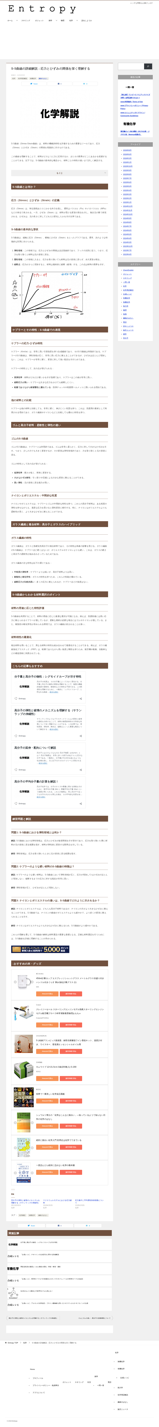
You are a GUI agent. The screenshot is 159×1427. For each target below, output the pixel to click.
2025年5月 (127, 186)
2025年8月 (127, 174)
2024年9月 (127, 218)
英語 (125, 322)
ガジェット (39, 20)
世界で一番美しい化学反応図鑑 (50, 1094)
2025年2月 (127, 198)
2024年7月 (127, 226)
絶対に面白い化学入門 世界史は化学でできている (58, 1140)
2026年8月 (127, 150)
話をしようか (86, 20)
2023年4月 (127, 254)
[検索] (148, 66)
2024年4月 (127, 238)
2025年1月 (127, 202)
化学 (71, 20)
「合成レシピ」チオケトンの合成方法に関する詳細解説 (39, 1254)
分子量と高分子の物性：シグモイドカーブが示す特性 (39, 1242)
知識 (125, 314)
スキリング (25, 20)
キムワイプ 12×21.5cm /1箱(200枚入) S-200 (56, 1067)
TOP (13, 1343)
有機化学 (33, 78)
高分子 (125, 338)
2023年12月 (128, 246)
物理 (62, 20)
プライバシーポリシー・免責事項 (46, 1385)
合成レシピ (127, 294)
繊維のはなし (43, 78)
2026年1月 (127, 162)
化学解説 (22, 1215)
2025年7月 (127, 178)
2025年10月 (128, 166)
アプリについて (39, 1393)
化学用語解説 (22, 78)
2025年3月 (127, 194)
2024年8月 (127, 222)
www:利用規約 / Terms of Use (131, 102)
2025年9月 (127, 170)
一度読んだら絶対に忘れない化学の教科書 (55, 1165)
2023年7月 (127, 250)
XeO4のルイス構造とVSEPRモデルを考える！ (36, 1291)
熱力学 (125, 306)
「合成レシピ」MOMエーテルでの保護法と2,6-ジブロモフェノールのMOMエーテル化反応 (51, 1279)
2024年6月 (127, 230)
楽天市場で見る (71, 994)
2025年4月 (127, 190)
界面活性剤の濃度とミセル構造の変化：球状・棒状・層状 (40, 1267)
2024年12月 (128, 206)
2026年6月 (127, 154)
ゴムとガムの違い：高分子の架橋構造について (94, 1318)
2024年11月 (127, 210)
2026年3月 (127, 158)
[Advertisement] (79, 41)
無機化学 (126, 302)
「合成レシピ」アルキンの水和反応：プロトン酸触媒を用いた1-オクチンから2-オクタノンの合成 (54, 1303)
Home (32, 1369)
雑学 (50, 20)
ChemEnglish (128, 270)
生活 (89, 1382)
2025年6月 (127, 182)
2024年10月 (128, 214)
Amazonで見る (47, 994)
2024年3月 (127, 242)
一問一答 (126, 282)
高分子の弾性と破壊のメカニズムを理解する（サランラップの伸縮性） (33, 1318)
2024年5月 (127, 234)
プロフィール (38, 1378)
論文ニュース (128, 330)
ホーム (10, 20)
